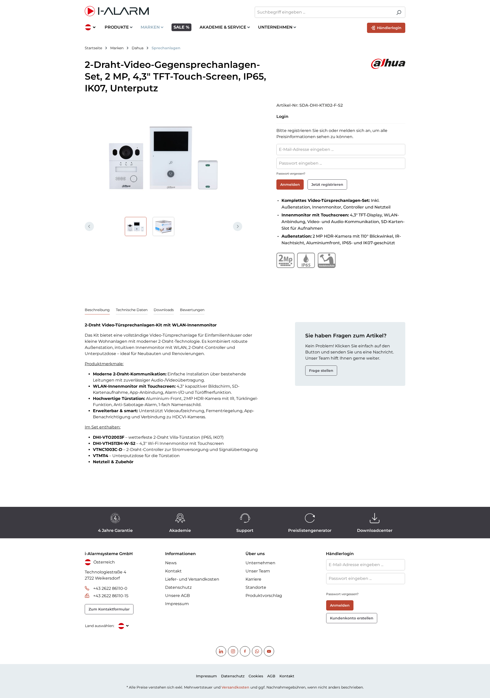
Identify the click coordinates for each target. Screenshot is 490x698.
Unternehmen (260, 562)
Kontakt (173, 571)
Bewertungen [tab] (192, 310)
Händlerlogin (388, 28)
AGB (271, 676)
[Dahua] (339, 64)
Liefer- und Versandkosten (192, 579)
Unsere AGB (177, 595)
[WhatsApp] (257, 651)
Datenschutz (178, 587)
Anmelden (290, 184)
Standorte (256, 587)
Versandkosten (235, 687)
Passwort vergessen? (290, 173)
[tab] (97, 309)
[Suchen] (398, 12)
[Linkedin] (221, 651)
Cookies (256, 676)
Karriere (253, 579)
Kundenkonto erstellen (351, 618)
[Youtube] (269, 651)
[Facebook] (245, 651)
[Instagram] (233, 651)
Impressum (177, 603)
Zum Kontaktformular (109, 609)
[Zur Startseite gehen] (162, 11)
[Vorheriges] (89, 226)
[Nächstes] (237, 226)
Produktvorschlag (264, 595)
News (171, 562)
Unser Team (258, 571)
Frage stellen (321, 370)
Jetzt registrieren (327, 184)
